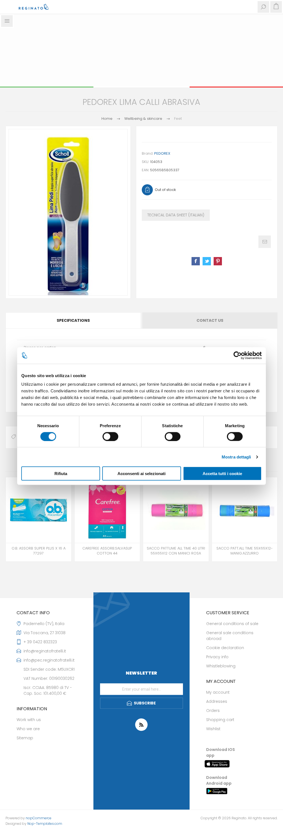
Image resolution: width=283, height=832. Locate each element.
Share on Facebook (196, 261)
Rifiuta (60, 473)
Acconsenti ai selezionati (141, 473)
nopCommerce (38, 818)
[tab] (74, 320)
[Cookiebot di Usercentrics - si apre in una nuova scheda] (237, 355)
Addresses (216, 701)
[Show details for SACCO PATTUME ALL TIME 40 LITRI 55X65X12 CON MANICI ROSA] (176, 510)
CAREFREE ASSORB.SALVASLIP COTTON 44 (107, 551)
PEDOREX (162, 153)
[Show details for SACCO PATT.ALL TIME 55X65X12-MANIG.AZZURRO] (245, 510)
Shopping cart (220, 719)
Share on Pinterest (218, 261)
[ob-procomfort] (39, 510)
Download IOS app (220, 752)
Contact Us (209, 320)
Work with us (29, 719)
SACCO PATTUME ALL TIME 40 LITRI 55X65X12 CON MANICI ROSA (176, 551)
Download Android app (219, 780)
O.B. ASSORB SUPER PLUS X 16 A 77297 (38, 551)
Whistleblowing (220, 666)
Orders (213, 710)
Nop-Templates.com (44, 823)
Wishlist (213, 729)
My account (218, 692)
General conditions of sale (232, 623)
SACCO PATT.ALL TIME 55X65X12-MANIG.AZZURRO (244, 551)
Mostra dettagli (236, 456)
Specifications (73, 320)
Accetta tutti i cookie (222, 473)
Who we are (28, 729)
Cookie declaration (225, 647)
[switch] (110, 436)
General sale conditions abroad (229, 635)
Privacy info (217, 657)
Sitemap (25, 738)
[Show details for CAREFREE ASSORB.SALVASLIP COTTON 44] (107, 510)
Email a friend (264, 241)
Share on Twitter (207, 261)
